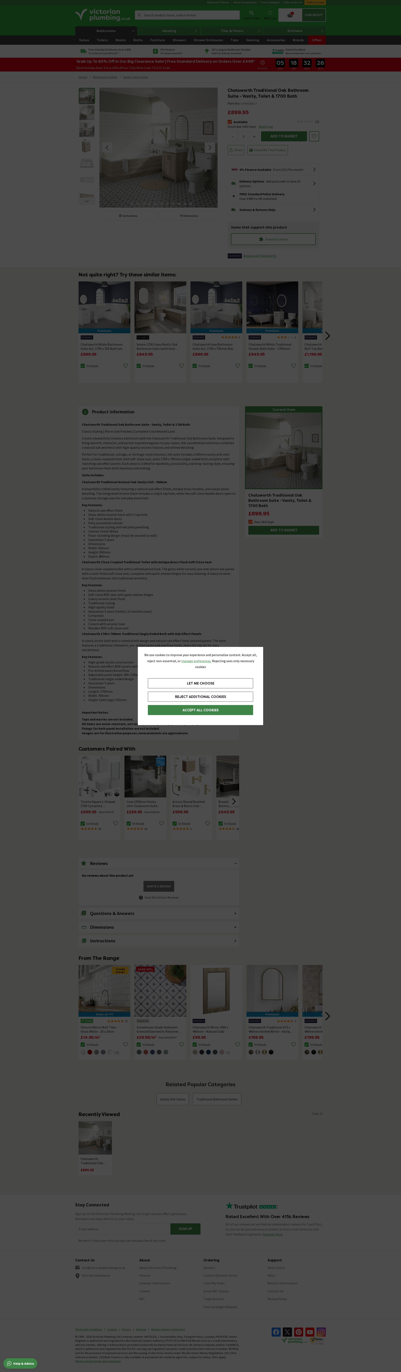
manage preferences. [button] (196, 661)
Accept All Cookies (201, 710)
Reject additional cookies (200, 697)
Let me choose (200, 683)
